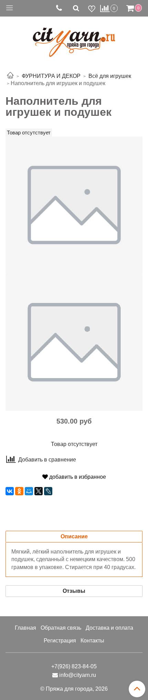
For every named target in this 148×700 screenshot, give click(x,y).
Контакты (92, 640)
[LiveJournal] (48, 491)
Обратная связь (61, 628)
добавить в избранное (77, 477)
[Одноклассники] (19, 491)
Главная (25, 628)
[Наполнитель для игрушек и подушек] (74, 204)
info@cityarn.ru (77, 675)
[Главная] (10, 76)
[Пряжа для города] (74, 38)
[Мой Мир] (29, 491)
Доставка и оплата (109, 628)
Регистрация (60, 640)
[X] (38, 491)
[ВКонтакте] (10, 491)
